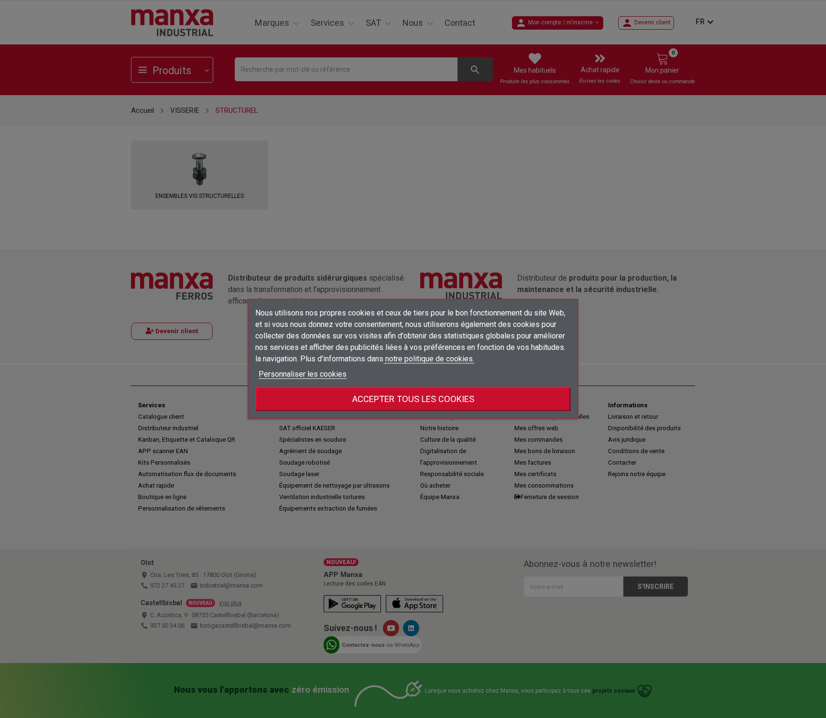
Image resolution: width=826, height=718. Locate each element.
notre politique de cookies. (428, 358)
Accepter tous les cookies (413, 399)
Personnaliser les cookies (303, 374)
